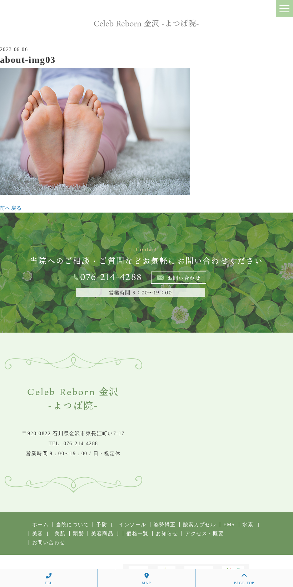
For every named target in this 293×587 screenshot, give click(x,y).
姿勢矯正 (165, 524)
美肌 (60, 533)
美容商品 (102, 533)
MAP (146, 583)
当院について (72, 524)
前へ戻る (11, 208)
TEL (49, 583)
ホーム (40, 524)
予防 (101, 524)
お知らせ (167, 533)
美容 (37, 533)
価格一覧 (137, 533)
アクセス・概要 (204, 533)
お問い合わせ (184, 278)
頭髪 (78, 533)
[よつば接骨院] (146, 23)
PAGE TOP (244, 583)
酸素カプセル (199, 524)
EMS (229, 524)
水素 (247, 524)
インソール (132, 524)
